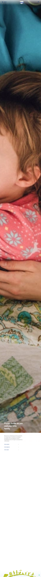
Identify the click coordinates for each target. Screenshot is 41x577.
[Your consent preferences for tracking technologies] (39, 575)
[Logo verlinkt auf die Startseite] (21, 4)
